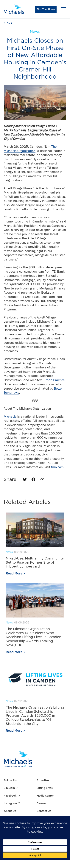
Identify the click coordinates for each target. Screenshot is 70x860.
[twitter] (25, 479)
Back (9, 23)
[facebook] (33, 479)
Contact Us (44, 810)
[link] (42, 479)
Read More (14, 573)
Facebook (10, 795)
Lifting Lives (45, 787)
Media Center (45, 795)
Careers (41, 803)
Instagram (10, 803)
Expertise (43, 780)
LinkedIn (9, 787)
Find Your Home (46, 9)
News (35, 31)
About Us (10, 810)
